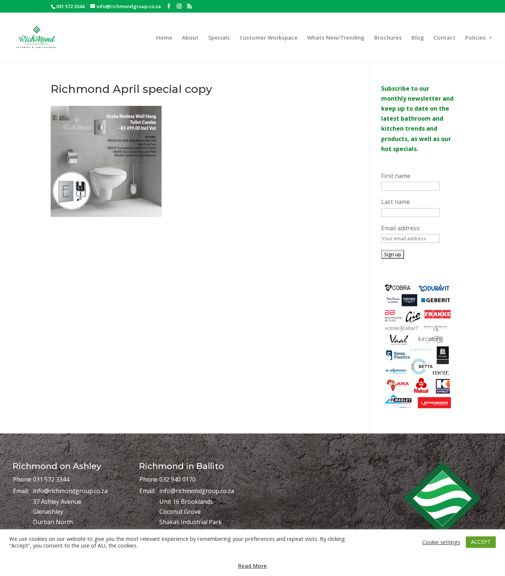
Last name (395, 202)
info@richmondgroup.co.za (70, 491)
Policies (475, 38)
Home (164, 38)
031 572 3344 (51, 479)
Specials (219, 38)
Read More (252, 565)
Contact (444, 38)
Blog (417, 38)
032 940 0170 (177, 479)
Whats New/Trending (336, 38)
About (190, 38)
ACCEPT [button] (481, 541)
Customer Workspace (269, 38)
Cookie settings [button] (441, 542)
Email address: (400, 228)
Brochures (388, 38)
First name (395, 176)
